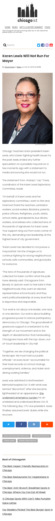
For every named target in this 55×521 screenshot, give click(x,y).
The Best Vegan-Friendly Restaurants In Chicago (25, 468)
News (19, 67)
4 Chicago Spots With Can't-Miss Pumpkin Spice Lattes (26, 501)
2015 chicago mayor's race (16, 436)
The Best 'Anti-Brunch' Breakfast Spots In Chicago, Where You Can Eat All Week (26, 490)
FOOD (47, 27)
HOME (7, 27)
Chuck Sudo (10, 67)
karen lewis (9, 440)
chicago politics (41, 436)
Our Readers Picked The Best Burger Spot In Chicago (27, 512)
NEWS (15, 27)
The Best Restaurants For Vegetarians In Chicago (25, 479)
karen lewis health (27, 440)
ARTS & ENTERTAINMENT (31, 27)
